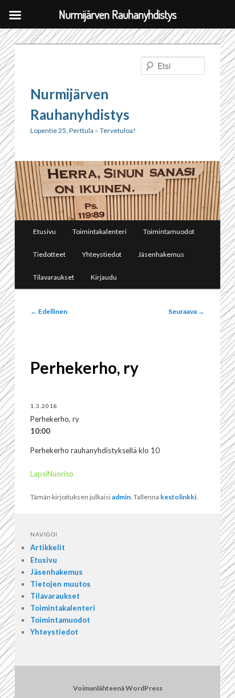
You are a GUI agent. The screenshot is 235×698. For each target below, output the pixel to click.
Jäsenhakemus (161, 254)
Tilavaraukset (53, 277)
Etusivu (44, 231)
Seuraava (186, 311)
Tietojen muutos (60, 583)
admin (121, 497)
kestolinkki (178, 497)
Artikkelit (47, 547)
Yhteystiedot (101, 254)
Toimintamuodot (169, 231)
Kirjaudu (104, 277)
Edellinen (48, 311)
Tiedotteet (49, 254)
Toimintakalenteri (99, 231)
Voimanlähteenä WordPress (118, 688)
